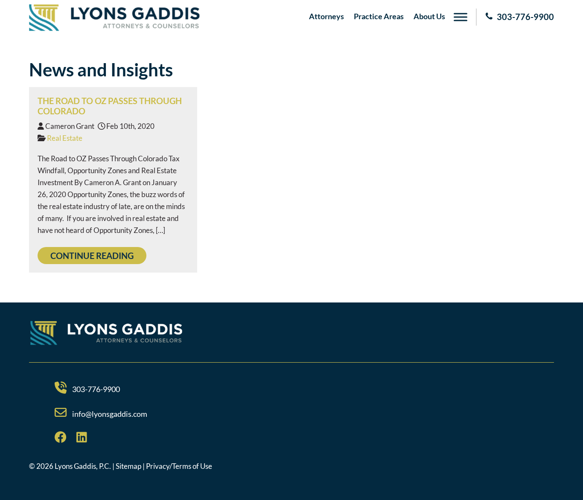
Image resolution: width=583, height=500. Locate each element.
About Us (429, 16)
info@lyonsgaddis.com (109, 414)
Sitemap (128, 466)
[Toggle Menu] (460, 17)
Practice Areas (379, 16)
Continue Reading (92, 255)
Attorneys (326, 16)
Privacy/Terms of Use (179, 466)
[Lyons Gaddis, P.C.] (114, 28)
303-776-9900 (525, 17)
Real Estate (64, 138)
